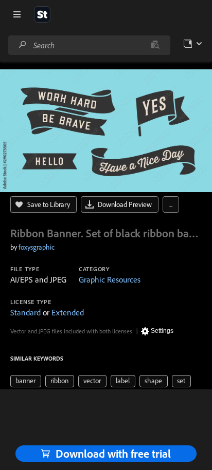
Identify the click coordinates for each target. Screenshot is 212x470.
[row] (25, 381)
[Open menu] (17, 14)
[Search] (22, 45)
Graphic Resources (109, 279)
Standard (25, 312)
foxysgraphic (37, 247)
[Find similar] (155, 45)
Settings (162, 330)
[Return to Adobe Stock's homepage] (42, 14)
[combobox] (89, 45)
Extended (67, 312)
